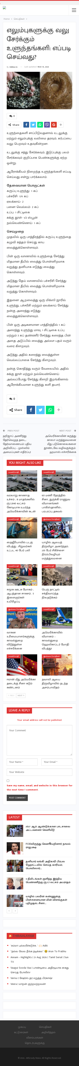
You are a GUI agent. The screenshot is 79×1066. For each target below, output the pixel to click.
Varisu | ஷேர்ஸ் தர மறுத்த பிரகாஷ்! (31, 978)
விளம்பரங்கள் (34, 1037)
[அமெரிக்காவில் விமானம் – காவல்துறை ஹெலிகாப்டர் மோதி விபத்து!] (57, 618)
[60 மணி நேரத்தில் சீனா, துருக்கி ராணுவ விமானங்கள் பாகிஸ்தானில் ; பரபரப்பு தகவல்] (57, 480)
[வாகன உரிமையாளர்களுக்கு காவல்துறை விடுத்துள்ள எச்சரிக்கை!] (22, 618)
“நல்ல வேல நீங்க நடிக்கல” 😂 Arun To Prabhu (38, 951)
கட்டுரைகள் (21, 1032)
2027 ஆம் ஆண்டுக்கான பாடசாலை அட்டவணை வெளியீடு (48, 828)
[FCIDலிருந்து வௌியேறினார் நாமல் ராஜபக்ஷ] (15, 848)
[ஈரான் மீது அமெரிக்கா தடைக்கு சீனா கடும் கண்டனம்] (22, 665)
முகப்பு (22, 1027)
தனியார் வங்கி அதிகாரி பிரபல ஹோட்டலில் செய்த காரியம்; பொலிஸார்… (45, 864)
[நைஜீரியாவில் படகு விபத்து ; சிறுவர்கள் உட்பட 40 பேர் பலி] (22, 527)
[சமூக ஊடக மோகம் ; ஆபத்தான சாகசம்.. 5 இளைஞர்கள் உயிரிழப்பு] (22, 574)
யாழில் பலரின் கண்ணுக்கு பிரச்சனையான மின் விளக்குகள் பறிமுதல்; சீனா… (46, 899)
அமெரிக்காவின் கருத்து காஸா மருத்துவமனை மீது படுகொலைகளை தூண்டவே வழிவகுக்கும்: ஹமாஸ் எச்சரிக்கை (60, 444)
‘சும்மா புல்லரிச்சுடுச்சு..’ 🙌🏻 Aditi (29, 945)
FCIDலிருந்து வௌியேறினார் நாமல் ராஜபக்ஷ (48, 845)
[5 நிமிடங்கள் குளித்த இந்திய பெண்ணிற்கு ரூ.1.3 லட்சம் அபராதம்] (15, 883)
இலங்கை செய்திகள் (52, 519)
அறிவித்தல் (48, 1032)
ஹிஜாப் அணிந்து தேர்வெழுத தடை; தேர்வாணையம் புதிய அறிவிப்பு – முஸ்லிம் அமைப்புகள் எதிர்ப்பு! (17, 444)
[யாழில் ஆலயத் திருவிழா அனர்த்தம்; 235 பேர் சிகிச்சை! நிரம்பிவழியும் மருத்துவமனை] (57, 527)
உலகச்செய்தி (13, 472)
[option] (39, 866)
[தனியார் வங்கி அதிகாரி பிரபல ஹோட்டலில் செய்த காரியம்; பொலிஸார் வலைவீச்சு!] (15, 866)
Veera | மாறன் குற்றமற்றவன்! (28, 984)
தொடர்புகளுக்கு (35, 1043)
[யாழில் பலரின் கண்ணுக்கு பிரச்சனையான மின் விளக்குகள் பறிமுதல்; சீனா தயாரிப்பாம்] (15, 901)
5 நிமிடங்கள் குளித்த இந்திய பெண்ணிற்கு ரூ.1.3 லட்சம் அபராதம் (48, 880)
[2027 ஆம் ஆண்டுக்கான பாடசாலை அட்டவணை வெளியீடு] (15, 831)
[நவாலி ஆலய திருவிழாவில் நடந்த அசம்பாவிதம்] (57, 665)
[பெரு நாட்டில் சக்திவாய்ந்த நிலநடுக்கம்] (57, 574)
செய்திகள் (45, 1027)
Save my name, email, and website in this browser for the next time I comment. (39, 787)
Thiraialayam (23, 936)
